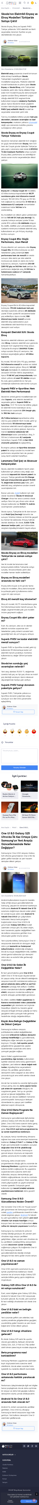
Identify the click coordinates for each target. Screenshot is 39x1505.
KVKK (4, 1472)
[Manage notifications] (34, 1500)
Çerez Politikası (10, 1501)
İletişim (4, 1482)
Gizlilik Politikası (7, 1464)
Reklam (5, 1468)
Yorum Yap (19, 712)
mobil (17, 493)
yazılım (10, 1212)
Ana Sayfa (5, 8)
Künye (4, 1479)
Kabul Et (29, 1501)
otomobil (33, 122)
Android (24, 1215)
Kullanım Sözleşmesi (9, 1475)
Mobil (14, 827)
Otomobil (16, 8)
